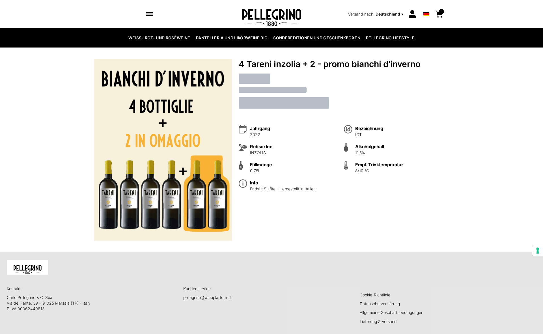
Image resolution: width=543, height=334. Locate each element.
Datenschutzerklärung (380, 303)
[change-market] (376, 14)
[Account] (412, 14)
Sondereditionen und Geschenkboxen (316, 37)
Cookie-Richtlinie (375, 294)
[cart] (439, 14)
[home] (271, 14)
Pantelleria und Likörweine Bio (232, 37)
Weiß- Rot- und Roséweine (159, 37)
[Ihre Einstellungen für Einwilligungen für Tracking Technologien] (537, 250)
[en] (426, 7)
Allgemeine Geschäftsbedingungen (391, 312)
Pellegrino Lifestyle (390, 37)
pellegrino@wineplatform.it (207, 297)
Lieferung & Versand (378, 321)
